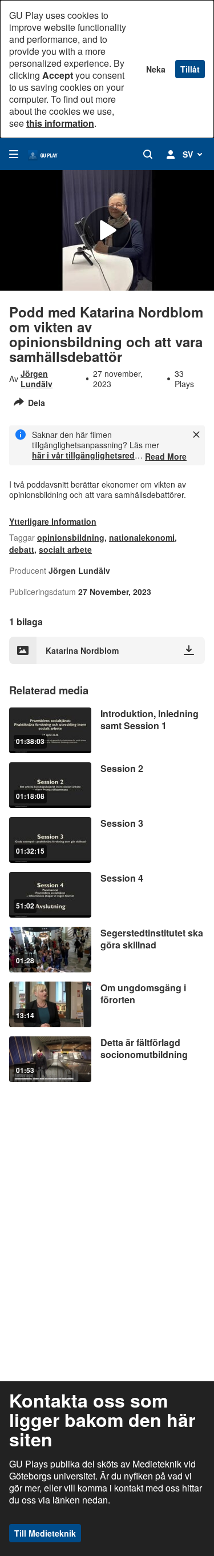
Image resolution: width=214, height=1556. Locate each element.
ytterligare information (52, 521)
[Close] (196, 434)
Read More (166, 456)
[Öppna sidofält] (14, 154)
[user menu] (170, 154)
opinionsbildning (70, 537)
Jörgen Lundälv (37, 378)
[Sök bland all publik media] (148, 154)
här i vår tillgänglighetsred (83, 455)
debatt (21, 549)
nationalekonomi (142, 537)
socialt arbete (65, 549)
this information (60, 123)
